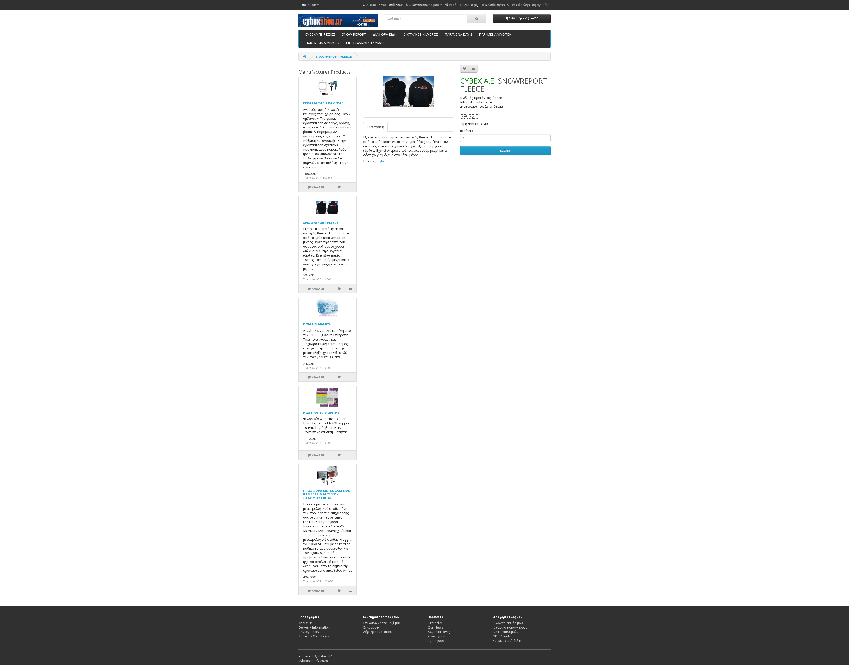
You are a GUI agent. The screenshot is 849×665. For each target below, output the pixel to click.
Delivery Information (314, 627)
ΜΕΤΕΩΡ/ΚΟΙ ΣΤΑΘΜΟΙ (365, 43)
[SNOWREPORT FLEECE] (408, 91)
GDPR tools (502, 636)
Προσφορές (437, 640)
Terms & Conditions (313, 636)
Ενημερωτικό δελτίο (508, 640)
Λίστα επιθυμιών (505, 631)
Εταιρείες (435, 623)
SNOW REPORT (354, 34)
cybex (382, 161)
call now (396, 4)
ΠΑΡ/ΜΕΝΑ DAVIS (458, 34)
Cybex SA (325, 656)
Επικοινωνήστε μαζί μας (382, 623)
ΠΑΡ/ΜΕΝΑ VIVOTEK (495, 34)
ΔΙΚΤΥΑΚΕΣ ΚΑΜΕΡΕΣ (420, 34)
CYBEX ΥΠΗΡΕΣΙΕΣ (320, 34)
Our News (435, 627)
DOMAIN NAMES (316, 324)
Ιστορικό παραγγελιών (510, 627)
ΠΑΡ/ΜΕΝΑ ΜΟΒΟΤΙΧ (322, 43)
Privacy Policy (308, 631)
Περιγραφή (375, 127)
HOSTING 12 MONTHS (321, 412)
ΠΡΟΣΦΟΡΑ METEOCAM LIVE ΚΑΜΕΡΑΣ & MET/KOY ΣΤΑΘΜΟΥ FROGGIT (326, 494)
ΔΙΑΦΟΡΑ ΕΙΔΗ (385, 34)
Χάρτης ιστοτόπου (377, 631)
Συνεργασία (437, 636)
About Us (305, 623)
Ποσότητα (466, 131)
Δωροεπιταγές (439, 631)
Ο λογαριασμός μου (508, 623)
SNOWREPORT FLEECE (334, 56)
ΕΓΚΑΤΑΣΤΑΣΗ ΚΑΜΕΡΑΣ (323, 103)
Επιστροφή (372, 627)
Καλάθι (505, 151)
